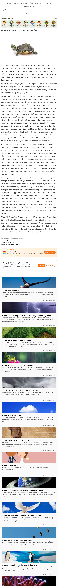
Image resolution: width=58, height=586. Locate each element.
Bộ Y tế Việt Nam (5, 240)
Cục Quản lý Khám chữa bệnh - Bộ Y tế (10, 244)
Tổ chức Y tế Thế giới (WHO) (8, 242)
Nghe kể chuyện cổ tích (8, 10)
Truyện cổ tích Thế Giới (27, 3)
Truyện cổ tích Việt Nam (12, 3)
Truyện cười (48, 3)
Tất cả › (55, 18)
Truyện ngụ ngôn (39, 3)
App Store (42, 265)
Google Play (50, 265)
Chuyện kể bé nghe (29, 6)
